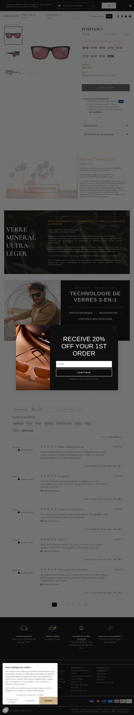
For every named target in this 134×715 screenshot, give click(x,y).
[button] (5, 710)
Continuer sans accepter (11, 700)
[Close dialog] (114, 328)
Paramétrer (30, 701)
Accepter (48, 701)
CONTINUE (84, 373)
